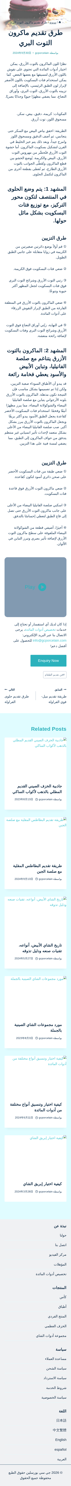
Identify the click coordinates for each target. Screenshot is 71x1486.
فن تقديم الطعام (55, 674)
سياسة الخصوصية (53, 1397)
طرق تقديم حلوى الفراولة (17, 696)
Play (30, 587)
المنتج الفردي (57, 1316)
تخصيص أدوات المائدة (40, 629)
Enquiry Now (48, 661)
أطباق (62, 1307)
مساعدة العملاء (55, 1359)
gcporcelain (42, 52)
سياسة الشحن (56, 1368)
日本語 (61, 1420)
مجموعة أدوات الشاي (51, 1336)
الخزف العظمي (55, 1326)
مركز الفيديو (57, 1254)
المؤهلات (60, 1264)
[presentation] (35, 758)
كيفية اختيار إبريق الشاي (42, 1184)
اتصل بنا (60, 1245)
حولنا (63, 1235)
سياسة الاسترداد (55, 1378)
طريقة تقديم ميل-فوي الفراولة (53, 696)
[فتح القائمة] (8, 13)
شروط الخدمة (56, 1388)
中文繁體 (59, 1430)
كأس (63, 1297)
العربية (61, 1459)
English (60, 1440)
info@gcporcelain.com (49, 640)
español (60, 1449)
